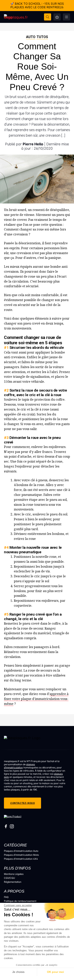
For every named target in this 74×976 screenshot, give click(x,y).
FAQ (6, 897)
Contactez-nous (22, 803)
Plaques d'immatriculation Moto (21, 854)
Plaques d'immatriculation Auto (21, 850)
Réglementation (12, 881)
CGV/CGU (9, 877)
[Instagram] (12, 827)
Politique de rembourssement (20, 900)
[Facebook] (6, 827)
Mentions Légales (13, 873)
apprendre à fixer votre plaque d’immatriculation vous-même (36, 699)
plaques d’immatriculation (19, 766)
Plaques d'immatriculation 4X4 (21, 858)
